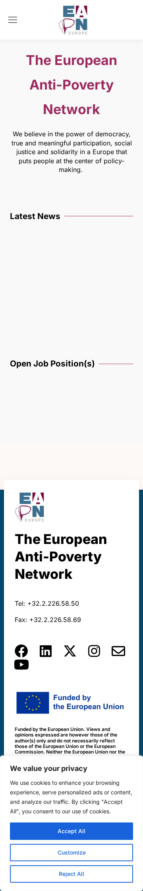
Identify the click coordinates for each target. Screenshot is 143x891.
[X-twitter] (70, 651)
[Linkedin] (45, 651)
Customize (72, 852)
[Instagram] (94, 651)
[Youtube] (21, 664)
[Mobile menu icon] (12, 20)
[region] (71, 823)
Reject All (71, 873)
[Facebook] (21, 651)
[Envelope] (118, 651)
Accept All (71, 831)
